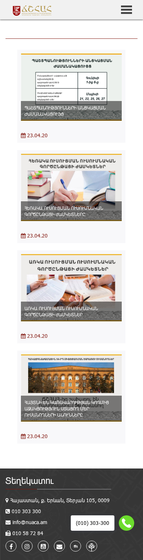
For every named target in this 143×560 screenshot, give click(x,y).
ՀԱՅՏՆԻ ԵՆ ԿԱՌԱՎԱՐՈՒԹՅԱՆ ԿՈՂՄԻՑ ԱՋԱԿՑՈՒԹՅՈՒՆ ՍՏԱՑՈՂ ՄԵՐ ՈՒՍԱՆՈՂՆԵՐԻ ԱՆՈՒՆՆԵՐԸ (67, 408)
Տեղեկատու (30, 480)
